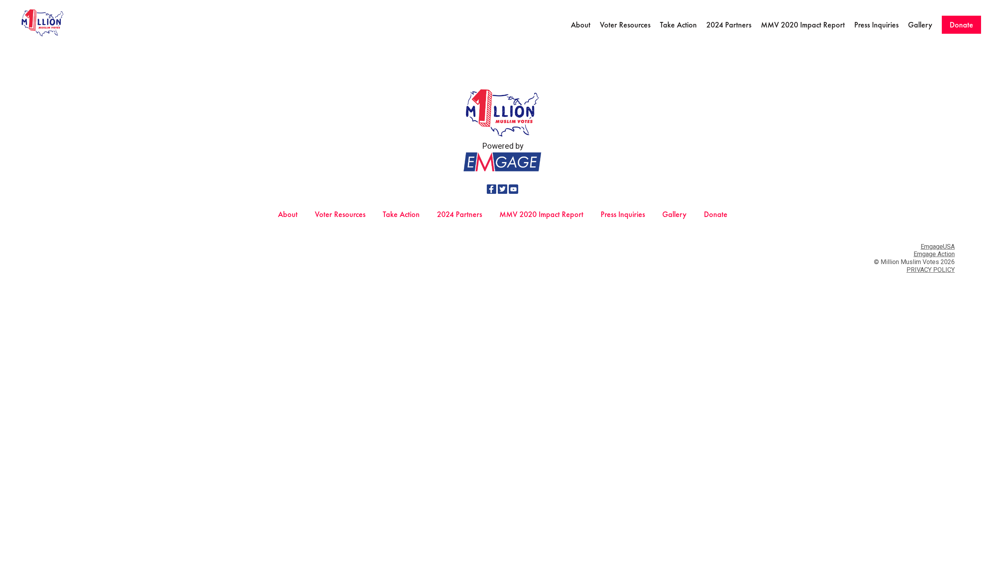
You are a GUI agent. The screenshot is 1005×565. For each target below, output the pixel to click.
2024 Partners (728, 25)
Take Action (678, 25)
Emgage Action (934, 254)
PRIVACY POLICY (930, 269)
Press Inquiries (876, 25)
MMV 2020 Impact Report (803, 25)
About (580, 25)
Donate (961, 25)
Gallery (920, 25)
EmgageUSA (938, 246)
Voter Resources (625, 25)
